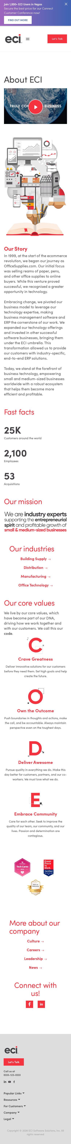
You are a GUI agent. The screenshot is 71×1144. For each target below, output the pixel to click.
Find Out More (18, 20)
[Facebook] (14, 1082)
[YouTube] (9, 1082)
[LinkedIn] (5, 1082)
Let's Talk (57, 38)
